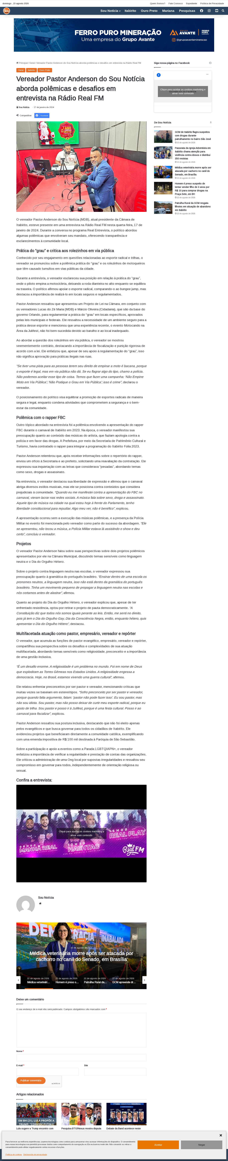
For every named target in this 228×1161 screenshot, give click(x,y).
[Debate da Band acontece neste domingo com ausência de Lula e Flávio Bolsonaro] (126, 1114)
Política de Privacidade (212, 3)
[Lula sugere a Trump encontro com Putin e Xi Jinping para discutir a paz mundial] (36, 1114)
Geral (32, 63)
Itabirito (130, 11)
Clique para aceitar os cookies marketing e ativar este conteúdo (81, 833)
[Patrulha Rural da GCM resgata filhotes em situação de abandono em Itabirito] (163, 207)
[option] (81, 955)
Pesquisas (187, 11)
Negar (201, 1144)
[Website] (40, 903)
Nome (20, 1051)
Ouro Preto (149, 11)
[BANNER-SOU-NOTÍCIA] (114, 35)
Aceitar (158, 1144)
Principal (23, 63)
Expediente (191, 3)
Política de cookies (14, 1154)
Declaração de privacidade (35, 1154)
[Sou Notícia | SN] (7, 11)
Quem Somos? (157, 3)
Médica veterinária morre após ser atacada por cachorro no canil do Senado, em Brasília (193, 171)
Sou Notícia (109, 11)
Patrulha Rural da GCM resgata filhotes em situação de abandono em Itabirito (193, 206)
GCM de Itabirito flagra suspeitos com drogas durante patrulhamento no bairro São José (193, 135)
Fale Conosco (176, 3)
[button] (220, 1135)
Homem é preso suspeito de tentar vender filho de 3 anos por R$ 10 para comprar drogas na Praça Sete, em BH (81, 959)
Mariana (168, 11)
